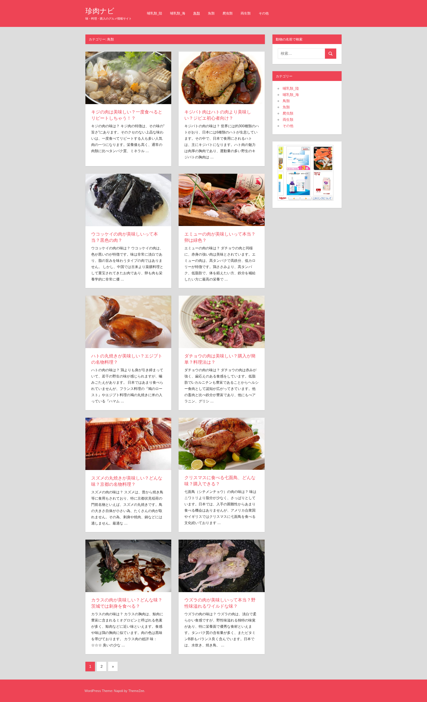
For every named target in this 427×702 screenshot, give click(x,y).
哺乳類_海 (177, 13)
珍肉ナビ (99, 11)
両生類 (246, 13)
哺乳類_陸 (154, 13)
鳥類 (196, 13)
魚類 (211, 13)
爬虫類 (228, 13)
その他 (264, 13)
